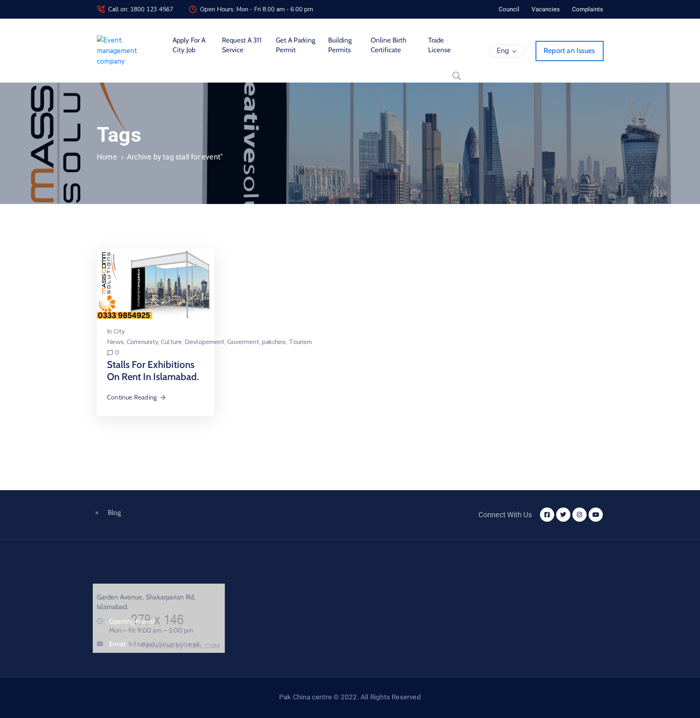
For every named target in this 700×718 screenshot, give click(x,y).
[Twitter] (563, 515)
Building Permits (340, 45)
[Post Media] (155, 283)
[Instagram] (579, 515)
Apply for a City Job (189, 45)
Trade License (439, 45)
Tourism (300, 342)
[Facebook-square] (547, 515)
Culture (171, 342)
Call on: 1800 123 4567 (140, 9)
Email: (154, 644)
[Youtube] (596, 515)
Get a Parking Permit (295, 45)
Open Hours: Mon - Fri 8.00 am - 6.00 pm (256, 9)
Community (142, 342)
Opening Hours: (132, 621)
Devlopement (204, 342)
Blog (114, 512)
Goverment (243, 342)
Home (107, 157)
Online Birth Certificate (388, 45)
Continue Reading (132, 397)
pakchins (274, 342)
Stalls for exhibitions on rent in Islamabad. (153, 370)
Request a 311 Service (242, 45)
